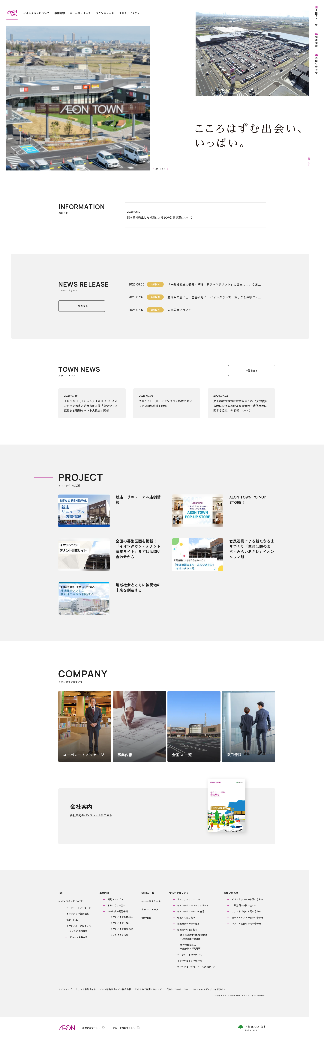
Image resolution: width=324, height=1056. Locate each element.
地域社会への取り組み (188, 923)
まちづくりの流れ (116, 905)
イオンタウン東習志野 (121, 928)
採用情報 (146, 918)
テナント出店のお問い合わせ (246, 911)
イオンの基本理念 (78, 931)
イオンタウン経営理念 (77, 913)
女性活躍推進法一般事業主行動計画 (190, 946)
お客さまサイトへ (91, 1027)
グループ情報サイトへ (124, 1027)
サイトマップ (65, 989)
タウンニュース (149, 909)
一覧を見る (82, 306)
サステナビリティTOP (188, 899)
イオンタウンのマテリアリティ (193, 905)
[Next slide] (167, 169)
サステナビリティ (179, 893)
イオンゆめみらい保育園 (189, 960)
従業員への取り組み (187, 929)
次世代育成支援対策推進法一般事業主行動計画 (193, 936)
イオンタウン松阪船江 (121, 916)
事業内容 (104, 893)
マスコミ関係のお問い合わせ (246, 923)
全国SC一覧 (147, 893)
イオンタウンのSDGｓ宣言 (190, 911)
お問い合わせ (231, 893)
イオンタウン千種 (119, 922)
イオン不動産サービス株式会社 (115, 989)
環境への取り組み (186, 917)
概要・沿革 (72, 919)
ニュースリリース (151, 901)
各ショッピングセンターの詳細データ (196, 966)
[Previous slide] (153, 169)
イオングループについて (78, 925)
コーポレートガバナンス (189, 954)
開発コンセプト (115, 899)
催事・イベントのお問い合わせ (247, 917)
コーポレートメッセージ (78, 907)
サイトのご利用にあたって (148, 989)
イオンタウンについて (70, 901)
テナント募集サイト (86, 989)
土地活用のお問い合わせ (244, 905)
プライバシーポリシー (177, 989)
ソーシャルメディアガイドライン (209, 989)
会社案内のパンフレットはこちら (91, 815)
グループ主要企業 (78, 937)
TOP (60, 893)
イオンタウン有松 (119, 934)
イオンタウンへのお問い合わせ (247, 899)
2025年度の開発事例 (117, 911)
